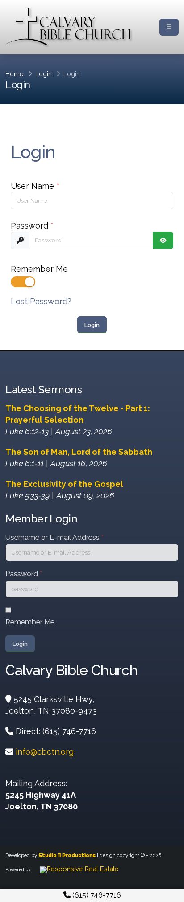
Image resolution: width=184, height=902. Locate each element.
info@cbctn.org (45, 751)
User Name (35, 186)
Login (43, 74)
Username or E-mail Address (54, 537)
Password (32, 225)
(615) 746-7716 (96, 895)
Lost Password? (41, 301)
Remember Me (39, 268)
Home (14, 74)
